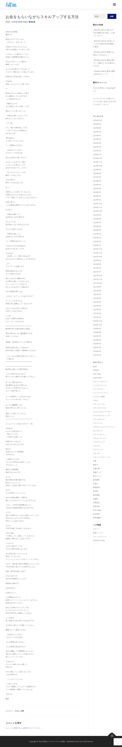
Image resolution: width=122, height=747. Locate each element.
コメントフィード (99, 536)
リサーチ (96, 453)
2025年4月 (97, 143)
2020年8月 (97, 332)
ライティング (98, 449)
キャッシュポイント (100, 381)
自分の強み (97, 510)
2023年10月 (97, 211)
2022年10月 (97, 256)
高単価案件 (97, 517)
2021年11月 (97, 279)
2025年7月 (97, 132)
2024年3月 (97, 192)
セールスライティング (101, 415)
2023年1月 (97, 245)
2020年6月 (97, 340)
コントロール (98, 389)
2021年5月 (97, 302)
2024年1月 (97, 200)
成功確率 (96, 480)
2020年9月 (97, 328)
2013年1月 (97, 355)
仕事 (22, 711)
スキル (17, 711)
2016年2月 (97, 351)
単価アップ (97, 472)
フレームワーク (99, 419)
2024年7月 (97, 177)
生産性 (95, 499)
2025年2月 (97, 150)
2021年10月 (97, 283)
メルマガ (96, 446)
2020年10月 (97, 325)
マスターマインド (99, 438)
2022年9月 (97, 260)
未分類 (95, 491)
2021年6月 (97, 298)
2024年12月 (97, 158)
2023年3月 (97, 238)
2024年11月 (97, 162)
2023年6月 (97, 226)
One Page (97, 374)
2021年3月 (97, 309)
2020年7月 (97, 336)
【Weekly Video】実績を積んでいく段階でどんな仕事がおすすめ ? (104, 63)
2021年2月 (97, 313)
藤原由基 (32, 22)
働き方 (95, 464)
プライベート (98, 423)
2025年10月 (97, 120)
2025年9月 (97, 124)
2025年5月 (97, 139)
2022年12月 (97, 249)
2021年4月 (97, 306)
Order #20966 (98, 88)
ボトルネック (98, 430)
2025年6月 (97, 135)
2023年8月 (97, 219)
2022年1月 (97, 272)
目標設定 (96, 502)
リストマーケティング (101, 457)
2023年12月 (97, 203)
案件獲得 (96, 495)
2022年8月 (97, 264)
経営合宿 (96, 506)
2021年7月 (97, 294)
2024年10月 (97, 166)
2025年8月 (97, 128)
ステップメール (99, 404)
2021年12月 (97, 275)
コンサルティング (99, 385)
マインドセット (99, 434)
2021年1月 (97, 317)
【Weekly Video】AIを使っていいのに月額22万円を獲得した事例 (104, 44)
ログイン (27, 728)
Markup (96, 370)
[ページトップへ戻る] (112, 736)
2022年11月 (97, 253)
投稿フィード (98, 533)
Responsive (97, 377)
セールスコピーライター (102, 412)
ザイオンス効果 (99, 396)
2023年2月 (97, 241)
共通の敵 (96, 468)
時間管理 (96, 487)
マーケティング (99, 442)
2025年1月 (97, 154)
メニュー (114, 4)
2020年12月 (97, 321)
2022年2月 (97, 268)
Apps (95, 366)
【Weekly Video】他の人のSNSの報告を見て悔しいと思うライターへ (104, 33)
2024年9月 (97, 169)
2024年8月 (97, 173)
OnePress (70, 741)
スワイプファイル (99, 408)
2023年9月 (97, 215)
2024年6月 (97, 181)
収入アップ (97, 476)
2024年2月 (97, 196)
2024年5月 (97, 185)
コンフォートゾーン (100, 393)
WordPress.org (98, 540)
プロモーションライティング (104, 427)
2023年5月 (97, 230)
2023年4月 (97, 234)
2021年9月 (97, 287)
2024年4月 (97, 188)
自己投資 (96, 514)
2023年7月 (97, 222)
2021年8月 (97, 290)
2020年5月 (97, 343)
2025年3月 (97, 147)
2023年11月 (97, 207)
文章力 (95, 483)
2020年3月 (97, 347)
